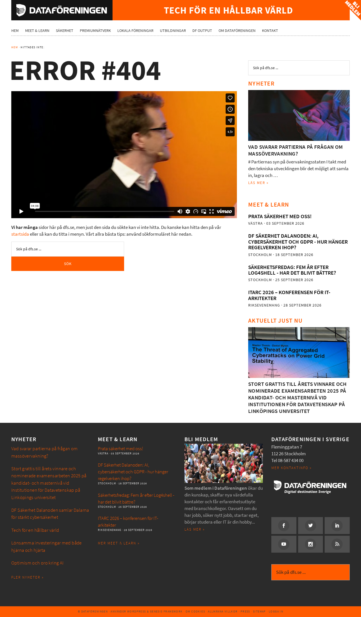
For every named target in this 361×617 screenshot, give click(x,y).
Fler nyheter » (27, 577)
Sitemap (259, 611)
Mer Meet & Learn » (119, 543)
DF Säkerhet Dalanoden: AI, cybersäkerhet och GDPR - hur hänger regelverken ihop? (298, 241)
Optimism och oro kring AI (37, 563)
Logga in (276, 611)
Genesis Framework (166, 611)
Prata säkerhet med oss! (280, 216)
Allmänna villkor (222, 611)
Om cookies (195, 611)
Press (245, 611)
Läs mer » (258, 182)
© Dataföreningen (93, 611)
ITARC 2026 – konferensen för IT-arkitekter (289, 295)
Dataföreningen (62, 10)
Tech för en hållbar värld (35, 530)
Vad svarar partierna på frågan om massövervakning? (295, 150)
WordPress (136, 611)
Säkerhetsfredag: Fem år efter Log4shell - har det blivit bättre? (292, 270)
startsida (20, 234)
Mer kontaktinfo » (291, 467)
